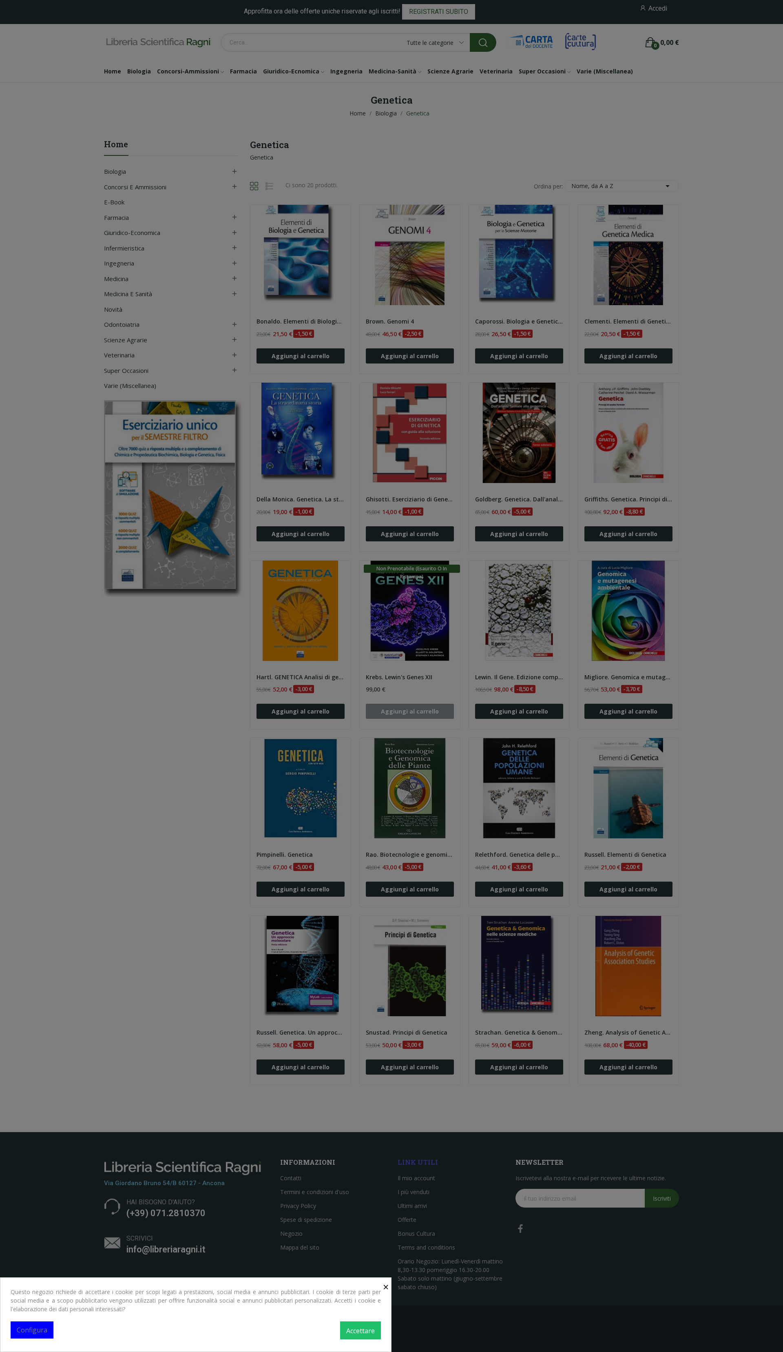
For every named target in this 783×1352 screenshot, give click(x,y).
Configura (32, 1329)
